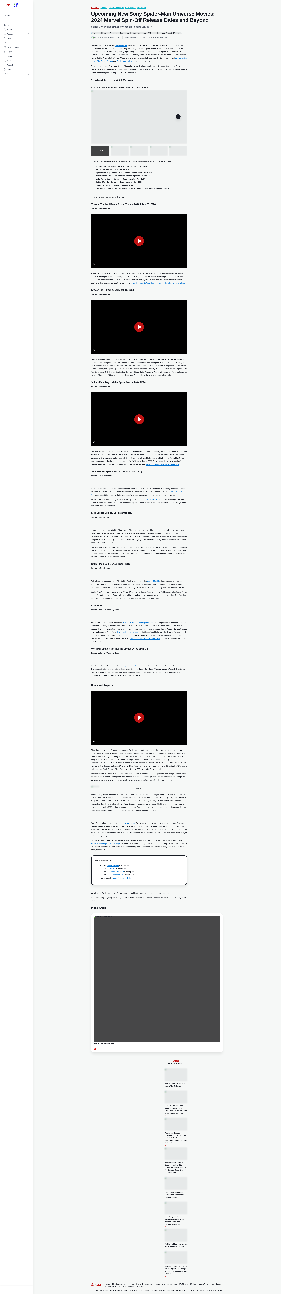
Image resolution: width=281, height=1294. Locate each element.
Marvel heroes (121, 45)
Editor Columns (117, 1284)
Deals (212, 1284)
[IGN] (7, 5)
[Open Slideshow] (139, 117)
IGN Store (193, 1284)
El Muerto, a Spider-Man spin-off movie (139, 623)
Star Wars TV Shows (115, 872)
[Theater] (95, 1049)
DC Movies (111, 868)
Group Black (108, 1290)
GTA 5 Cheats (183, 1284)
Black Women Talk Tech (204, 1290)
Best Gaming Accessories (144, 1284)
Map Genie (140, 1286)
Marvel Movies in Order (121, 878)
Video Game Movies (115, 875)
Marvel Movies (113, 865)
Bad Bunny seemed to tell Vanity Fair (145, 638)
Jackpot (104, 7)
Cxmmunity (191, 1290)
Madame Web (130, 7)
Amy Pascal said (154, 499)
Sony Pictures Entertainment (104, 1046)
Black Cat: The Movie (104, 1043)
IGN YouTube (112, 1286)
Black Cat (95, 7)
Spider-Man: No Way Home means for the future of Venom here (159, 283)
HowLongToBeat (203, 1284)
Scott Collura (114, 37)
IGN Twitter (131, 1286)
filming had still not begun (127, 632)
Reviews (107, 1284)
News (125, 1284)
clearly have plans (128, 823)
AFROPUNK (219, 1290)
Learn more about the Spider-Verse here (162, 464)
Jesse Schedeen (103, 37)
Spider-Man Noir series (126, 61)
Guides (131, 1284)
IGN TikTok (122, 1286)
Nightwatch (141, 7)
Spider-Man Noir (154, 581)
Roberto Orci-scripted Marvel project (106, 844)
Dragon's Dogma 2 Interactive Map (166, 1284)
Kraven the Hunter (116, 7)
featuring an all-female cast (129, 666)
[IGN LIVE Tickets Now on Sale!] (18, 5)
